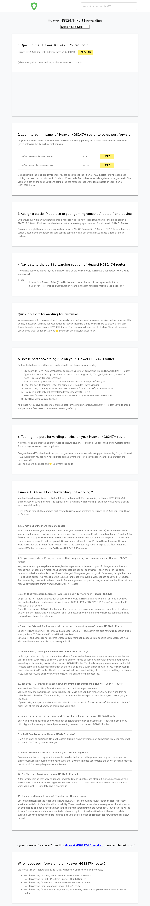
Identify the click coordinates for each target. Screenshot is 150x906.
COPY (107, 156)
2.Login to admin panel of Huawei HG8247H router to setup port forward (74, 134)
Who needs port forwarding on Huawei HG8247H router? (62, 863)
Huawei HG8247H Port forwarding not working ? (55, 492)
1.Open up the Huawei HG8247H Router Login (53, 45)
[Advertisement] (75, 94)
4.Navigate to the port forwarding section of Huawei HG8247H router (71, 264)
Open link (86, 52)
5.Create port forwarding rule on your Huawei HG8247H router (66, 359)
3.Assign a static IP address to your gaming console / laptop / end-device (75, 214)
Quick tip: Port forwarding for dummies (48, 314)
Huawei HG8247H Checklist (84, 845)
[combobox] (109, 6)
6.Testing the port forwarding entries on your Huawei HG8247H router (72, 437)
